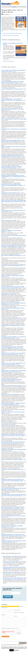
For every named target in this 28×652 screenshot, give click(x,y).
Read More (16, 650)
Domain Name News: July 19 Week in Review (12, 556)
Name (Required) (17, 610)
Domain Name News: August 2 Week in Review (12, 561)
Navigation (14, 6)
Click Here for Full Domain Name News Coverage (12, 33)
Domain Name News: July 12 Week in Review (12, 572)
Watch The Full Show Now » (8, 61)
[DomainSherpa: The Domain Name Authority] (10, 5)
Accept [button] (11, 650)
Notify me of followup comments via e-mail (11, 628)
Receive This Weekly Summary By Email (11, 35)
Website (15, 616)
